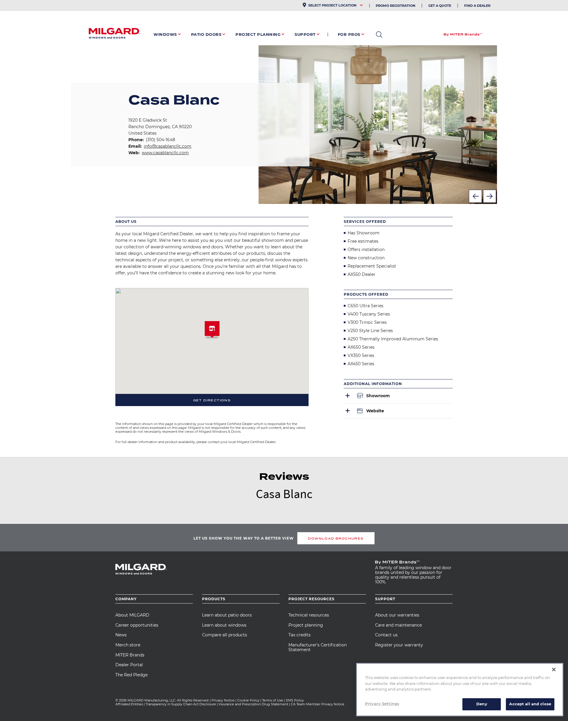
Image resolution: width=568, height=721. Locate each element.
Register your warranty (399, 645)
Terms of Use (272, 700)
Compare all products (224, 635)
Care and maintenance (398, 625)
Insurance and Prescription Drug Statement (253, 704)
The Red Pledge (131, 674)
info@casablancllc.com (167, 146)
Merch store (127, 645)
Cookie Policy (248, 700)
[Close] (553, 669)
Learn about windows (224, 625)
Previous (475, 196)
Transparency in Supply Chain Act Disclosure (181, 704)
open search (379, 34)
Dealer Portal (129, 664)
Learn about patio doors (227, 615)
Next (489, 196)
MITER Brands (129, 655)
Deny (481, 703)
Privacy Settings (382, 703)
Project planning (305, 625)
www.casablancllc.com (165, 152)
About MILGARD (132, 615)
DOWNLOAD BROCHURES (336, 538)
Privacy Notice (223, 700)
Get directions (212, 400)
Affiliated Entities (129, 704)
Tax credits (299, 635)
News (121, 635)
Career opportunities (136, 625)
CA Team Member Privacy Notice (318, 704)
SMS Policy (295, 700)
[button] (212, 331)
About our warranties (397, 615)
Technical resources (308, 615)
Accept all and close (530, 703)
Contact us (386, 635)
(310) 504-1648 (160, 139)
